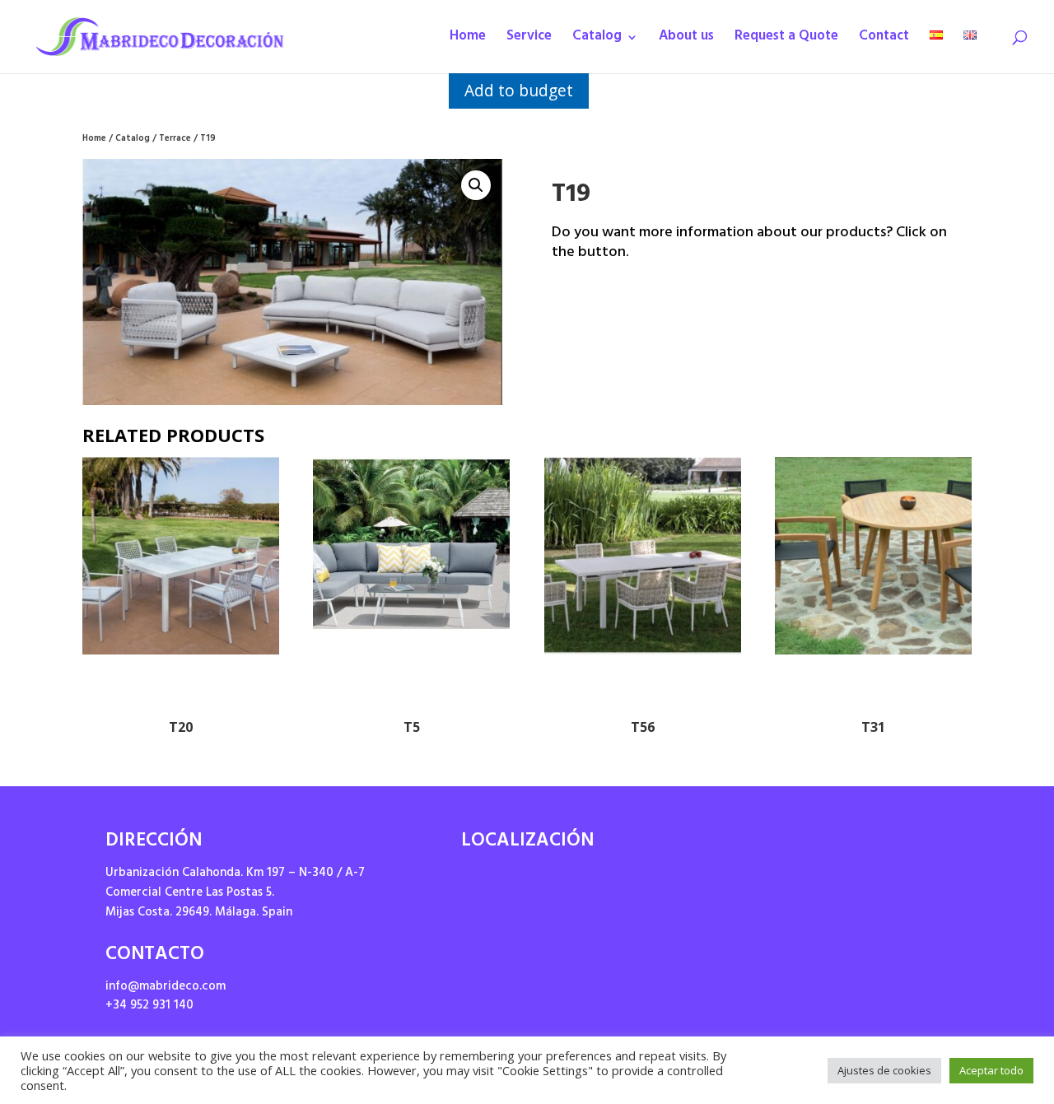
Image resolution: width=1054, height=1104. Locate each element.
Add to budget (518, 90)
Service (529, 40)
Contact (884, 40)
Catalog (597, 40)
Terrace (175, 139)
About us (686, 40)
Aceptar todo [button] (991, 1070)
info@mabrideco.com (165, 987)
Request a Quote (786, 40)
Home (468, 40)
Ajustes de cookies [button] (884, 1070)
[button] (476, 185)
